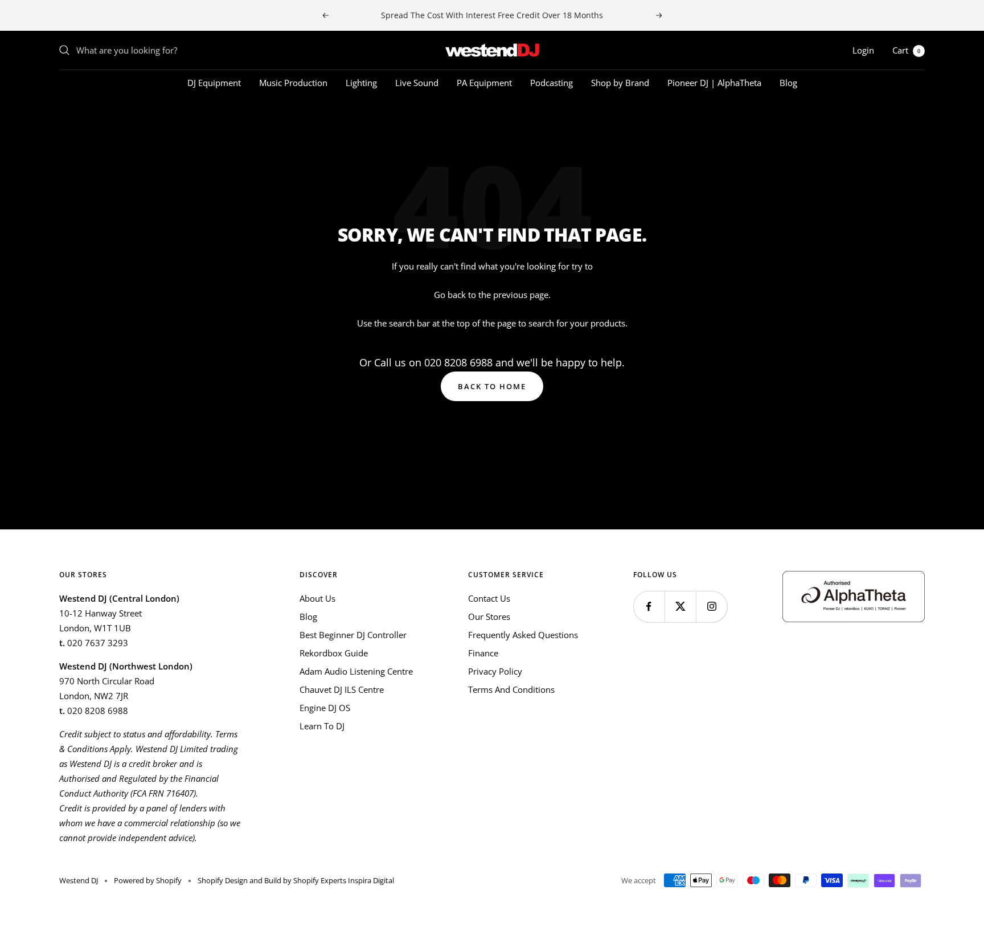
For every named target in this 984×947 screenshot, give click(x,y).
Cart (906, 50)
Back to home (492, 386)
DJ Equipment (214, 82)
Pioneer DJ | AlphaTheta (714, 82)
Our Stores (489, 616)
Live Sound (416, 82)
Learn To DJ (322, 726)
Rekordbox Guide (334, 653)
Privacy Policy (495, 671)
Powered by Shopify (148, 880)
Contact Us (489, 598)
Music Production (293, 82)
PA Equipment (484, 82)
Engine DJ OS (325, 707)
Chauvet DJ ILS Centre (342, 689)
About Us (317, 598)
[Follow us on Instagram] (711, 606)
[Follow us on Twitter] (680, 606)
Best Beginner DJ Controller (353, 634)
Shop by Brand (620, 82)
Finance (483, 653)
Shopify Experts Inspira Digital (343, 880)
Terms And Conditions (511, 689)
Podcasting (551, 82)
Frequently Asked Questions (523, 634)
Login (863, 50)
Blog (788, 82)
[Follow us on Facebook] (649, 606)
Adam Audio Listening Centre (356, 671)
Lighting (361, 82)
